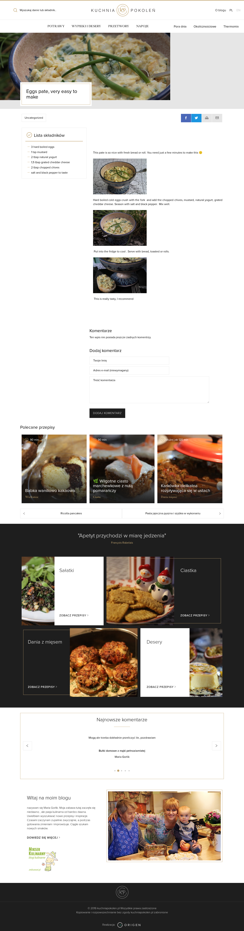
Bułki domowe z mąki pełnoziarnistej (71, 751)
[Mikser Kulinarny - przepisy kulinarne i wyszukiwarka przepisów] (43, 858)
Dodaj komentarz (107, 413)
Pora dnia (180, 26)
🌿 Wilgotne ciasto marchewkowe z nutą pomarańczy (113, 486)
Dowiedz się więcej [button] (42, 837)
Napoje (142, 26)
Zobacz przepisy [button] (72, 615)
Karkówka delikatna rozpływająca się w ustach (185, 488)
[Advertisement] (156, 138)
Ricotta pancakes (71, 513)
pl (231, 10)
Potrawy (56, 26)
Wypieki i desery (86, 26)
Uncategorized (34, 118)
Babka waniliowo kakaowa (50, 490)
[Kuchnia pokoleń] (122, 9)
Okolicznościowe (205, 26)
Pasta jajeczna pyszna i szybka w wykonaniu (172, 513)
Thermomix (231, 26)
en (238, 10)
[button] (27, 745)
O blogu (220, 10)
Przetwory (118, 26)
